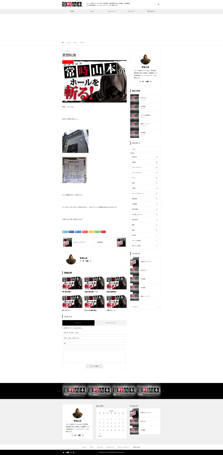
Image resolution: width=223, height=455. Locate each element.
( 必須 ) (71, 332)
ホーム (84, 447)
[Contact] (90, 261)
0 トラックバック (110, 323)
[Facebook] (81, 261)
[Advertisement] (111, 27)
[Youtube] (87, 261)
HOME (72, 11)
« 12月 (100, 436)
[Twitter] (83, 261)
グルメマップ (111, 11)
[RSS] (73, 452)
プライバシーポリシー (123, 447)
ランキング (131, 11)
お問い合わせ (151, 11)
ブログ (92, 11)
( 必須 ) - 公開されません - (72, 338)
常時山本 (145, 67)
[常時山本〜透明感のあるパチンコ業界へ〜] (72, 4)
